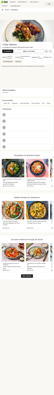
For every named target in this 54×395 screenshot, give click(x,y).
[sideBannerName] (27, 77)
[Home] (2, 10)
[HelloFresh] (4, 2)
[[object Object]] (46, 51)
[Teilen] (50, 51)
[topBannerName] (27, 16)
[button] (27, 90)
